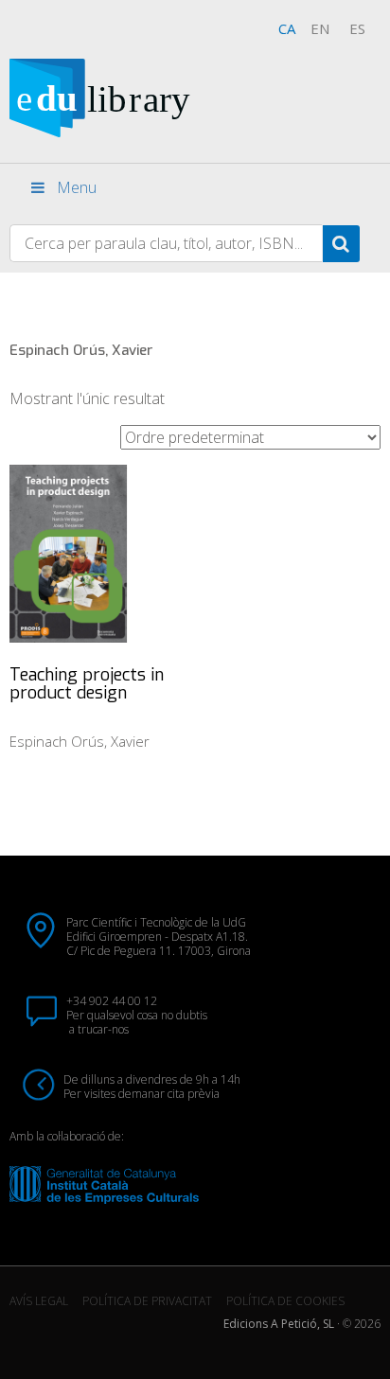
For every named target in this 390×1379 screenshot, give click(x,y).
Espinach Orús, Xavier (79, 741)
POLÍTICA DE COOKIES (285, 1301)
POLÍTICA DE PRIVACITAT (147, 1301)
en (319, 28)
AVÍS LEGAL (38, 1301)
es (357, 28)
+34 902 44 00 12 (111, 1001)
